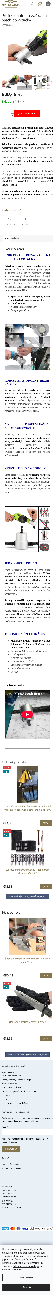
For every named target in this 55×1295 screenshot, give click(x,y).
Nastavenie (26, 1277)
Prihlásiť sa (10, 1148)
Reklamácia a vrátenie (12, 1087)
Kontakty (6, 1095)
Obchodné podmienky (12, 1075)
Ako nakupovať (8, 1072)
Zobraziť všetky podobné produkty (27, 896)
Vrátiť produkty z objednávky (15, 1103)
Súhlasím (26, 1287)
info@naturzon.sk (14, 1164)
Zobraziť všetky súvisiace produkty (27, 1054)
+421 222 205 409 (13, 1168)
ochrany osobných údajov (26, 1266)
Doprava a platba (9, 1083)
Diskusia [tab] (15, 238)
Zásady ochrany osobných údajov (17, 1079)
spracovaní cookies (12, 1269)
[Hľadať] (32, 4)
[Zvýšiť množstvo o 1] (12, 111)
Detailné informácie (10, 210)
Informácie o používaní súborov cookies (20, 1091)
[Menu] (48, 4)
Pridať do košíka (29, 113)
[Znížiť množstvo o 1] (12, 115)
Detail (46, 975)
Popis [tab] (6, 238)
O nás (4, 1099)
